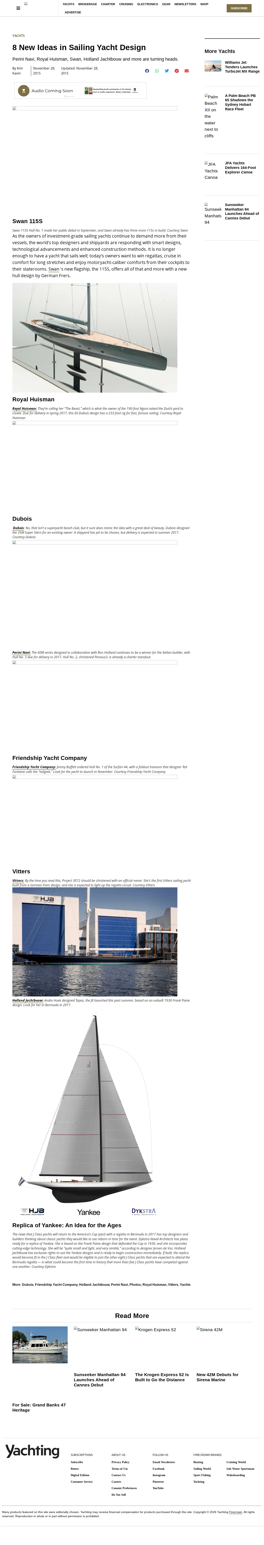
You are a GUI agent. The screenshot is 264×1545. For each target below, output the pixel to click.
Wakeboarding (235, 1475)
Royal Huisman (154, 1284)
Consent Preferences (124, 1488)
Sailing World (202, 1468)
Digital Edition (80, 1475)
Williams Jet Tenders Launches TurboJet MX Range (242, 66)
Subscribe (77, 1462)
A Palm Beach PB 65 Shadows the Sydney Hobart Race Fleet (240, 102)
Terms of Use (120, 1468)
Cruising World (236, 1462)
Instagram (159, 1475)
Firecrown (235, 1512)
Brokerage (87, 4)
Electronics (147, 4)
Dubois (27, 1284)
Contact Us (118, 1475)
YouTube (158, 1488)
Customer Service (82, 1481)
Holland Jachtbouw (94, 1284)
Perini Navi (119, 1284)
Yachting (198, 1481)
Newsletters (185, 4)
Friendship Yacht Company (56, 1284)
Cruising (126, 4)
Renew (75, 1468)
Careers (116, 1481)
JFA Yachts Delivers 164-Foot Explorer (240, 167)
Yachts (68, 4)
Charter (108, 4)
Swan (53, 269)
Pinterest (158, 1481)
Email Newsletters (164, 1462)
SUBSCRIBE (239, 8)
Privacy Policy (121, 1462)
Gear (166, 4)
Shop (204, 4)
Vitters (173, 1284)
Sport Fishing (202, 1475)
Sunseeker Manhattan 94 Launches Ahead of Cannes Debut (242, 211)
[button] (147, 71)
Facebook (159, 1468)
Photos (135, 1284)
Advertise (73, 12)
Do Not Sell (119, 1494)
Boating (198, 1462)
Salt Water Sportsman (240, 1468)
